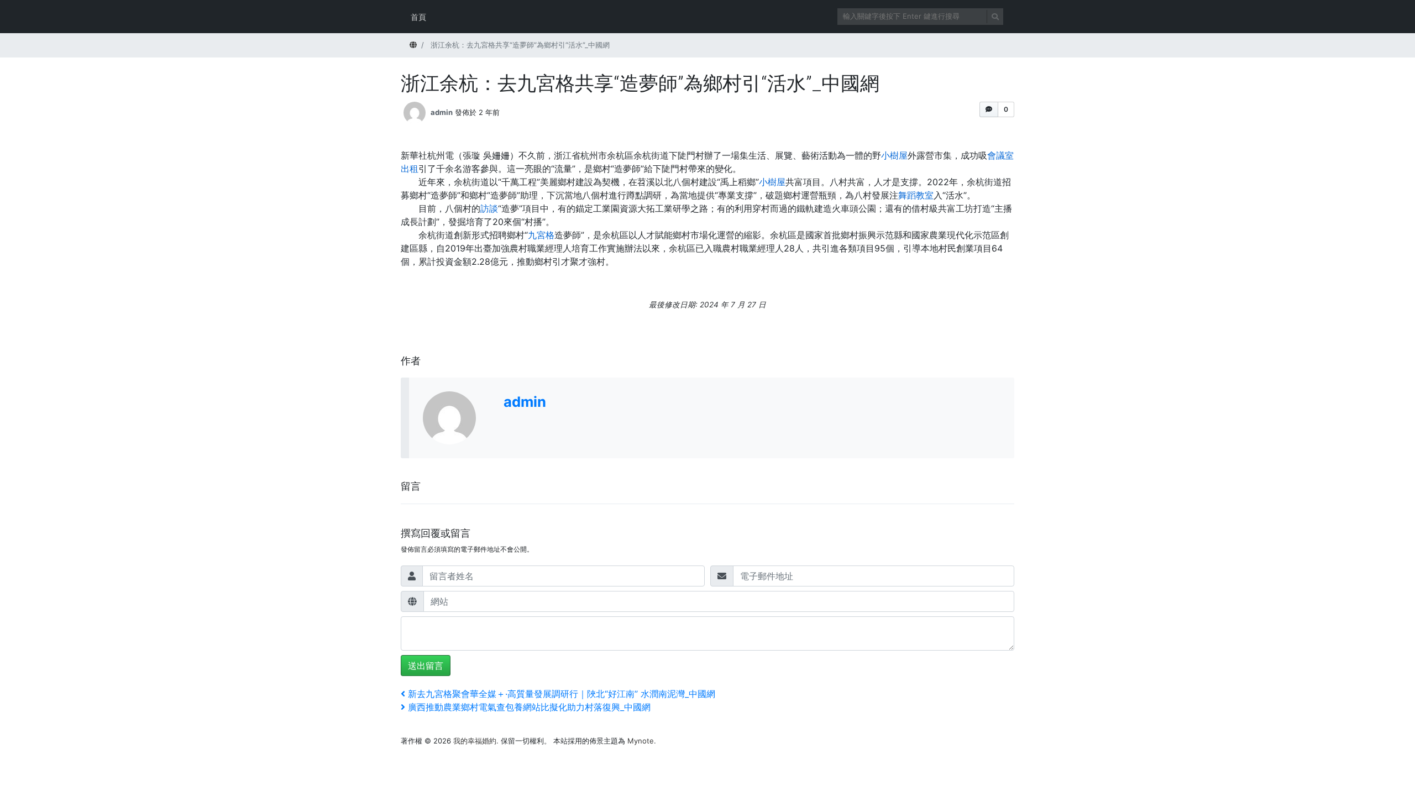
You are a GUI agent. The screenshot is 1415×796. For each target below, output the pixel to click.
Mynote (640, 740)
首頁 (418, 17)
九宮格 (541, 234)
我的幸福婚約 (474, 740)
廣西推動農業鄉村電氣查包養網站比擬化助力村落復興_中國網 (529, 707)
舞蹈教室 (916, 195)
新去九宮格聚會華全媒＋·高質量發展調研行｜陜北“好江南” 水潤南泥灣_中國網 (561, 693)
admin (442, 112)
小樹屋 (894, 155)
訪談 (489, 208)
